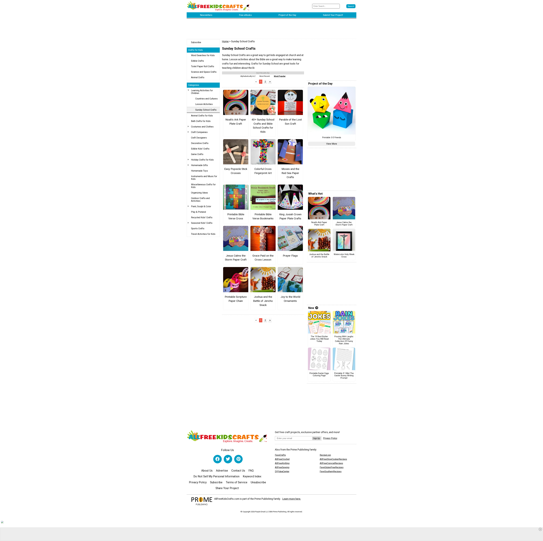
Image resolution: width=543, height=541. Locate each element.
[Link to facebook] (217, 459)
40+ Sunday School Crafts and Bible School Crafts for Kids (263, 125)
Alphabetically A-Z (247, 76)
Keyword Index (252, 476)
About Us (207, 470)
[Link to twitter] (228, 459)
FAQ (251, 470)
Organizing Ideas (199, 192)
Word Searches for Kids (203, 55)
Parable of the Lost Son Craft (290, 121)
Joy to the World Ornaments (290, 299)
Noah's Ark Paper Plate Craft (235, 121)
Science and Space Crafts (203, 72)
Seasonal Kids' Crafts (201, 223)
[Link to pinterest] (238, 459)
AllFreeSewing (282, 467)
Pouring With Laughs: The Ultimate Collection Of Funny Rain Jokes (344, 340)
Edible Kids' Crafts (200, 148)
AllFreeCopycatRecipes (331, 463)
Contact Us (238, 470)
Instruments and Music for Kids (204, 177)
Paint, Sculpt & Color (201, 206)
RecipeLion (325, 455)
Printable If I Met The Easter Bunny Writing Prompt (344, 375)
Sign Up (316, 438)
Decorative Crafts (199, 143)
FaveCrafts (280, 455)
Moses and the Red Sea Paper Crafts (290, 173)
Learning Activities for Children (202, 91)
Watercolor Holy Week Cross (344, 255)
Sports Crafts (197, 228)
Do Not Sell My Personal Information (216, 476)
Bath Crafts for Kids (201, 121)
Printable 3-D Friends (331, 137)
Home (225, 41)
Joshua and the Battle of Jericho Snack (263, 301)
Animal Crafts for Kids (202, 115)
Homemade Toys (199, 170)
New (311, 308)
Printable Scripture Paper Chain (236, 299)
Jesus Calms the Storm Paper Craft (235, 257)
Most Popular (280, 76)
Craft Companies (199, 132)
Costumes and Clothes (202, 126)
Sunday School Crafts (205, 109)
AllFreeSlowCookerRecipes (333, 459)
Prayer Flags (290, 255)
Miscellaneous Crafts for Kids (203, 186)
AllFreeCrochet (282, 459)
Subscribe (196, 42)
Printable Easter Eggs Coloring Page (319, 374)
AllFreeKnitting (282, 463)
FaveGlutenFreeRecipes (331, 467)
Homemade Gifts (199, 165)
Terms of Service (236, 482)
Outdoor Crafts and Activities (200, 199)
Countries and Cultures (206, 98)
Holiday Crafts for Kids (202, 159)
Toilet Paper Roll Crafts (202, 66)
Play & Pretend (198, 212)
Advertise (222, 470)
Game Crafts (197, 154)
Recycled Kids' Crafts (201, 217)
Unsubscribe (258, 482)
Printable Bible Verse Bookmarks (262, 216)
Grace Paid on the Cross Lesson (262, 257)
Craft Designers (199, 137)
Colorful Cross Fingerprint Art (263, 171)
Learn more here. (291, 498)
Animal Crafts (197, 77)
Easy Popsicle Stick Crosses (235, 171)
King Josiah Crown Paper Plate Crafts (290, 216)
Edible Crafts (197, 61)
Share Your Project (227, 488)
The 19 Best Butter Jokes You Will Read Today (319, 338)
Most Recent (264, 76)
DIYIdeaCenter (282, 471)
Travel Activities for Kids (203, 234)
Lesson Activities (204, 104)
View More (331, 143)
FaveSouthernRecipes (330, 471)
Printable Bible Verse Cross (235, 216)
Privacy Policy (198, 482)
